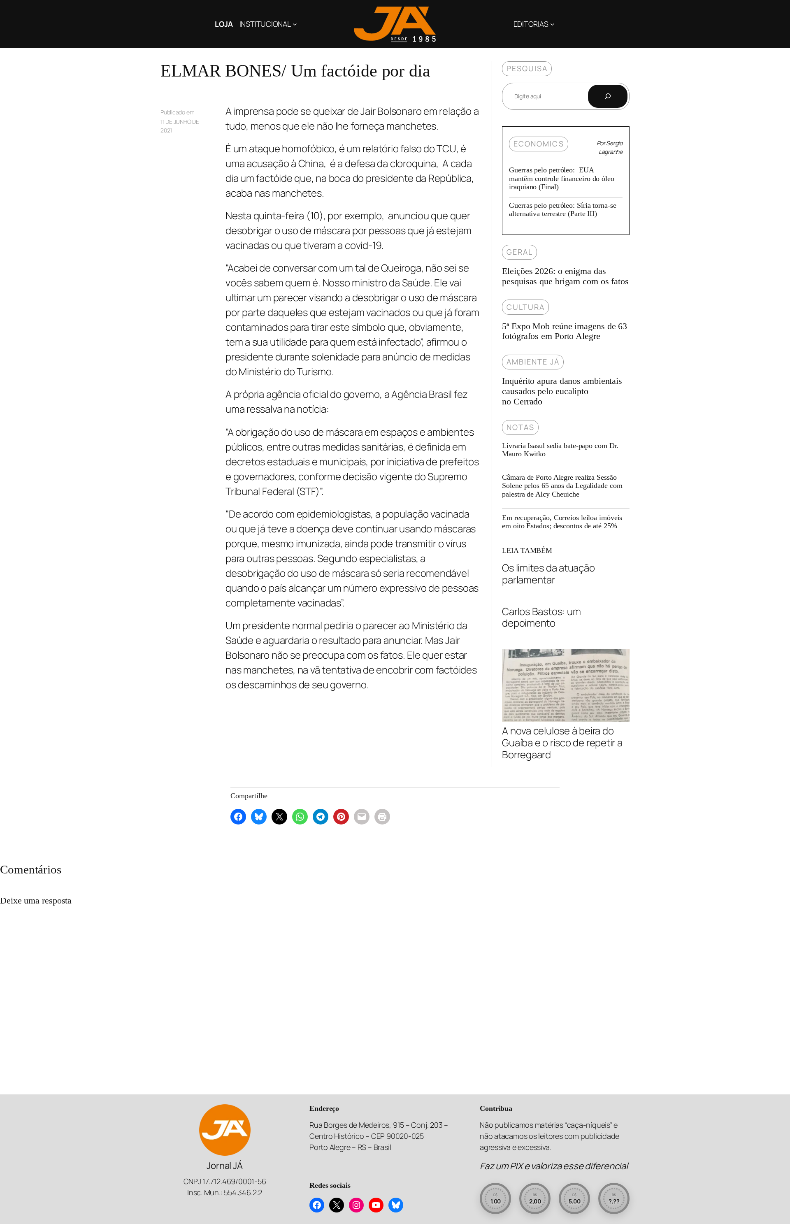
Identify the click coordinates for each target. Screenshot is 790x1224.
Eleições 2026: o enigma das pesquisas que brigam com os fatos (565, 276)
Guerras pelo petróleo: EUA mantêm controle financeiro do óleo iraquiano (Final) (561, 178)
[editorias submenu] (552, 24)
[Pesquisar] (607, 96)
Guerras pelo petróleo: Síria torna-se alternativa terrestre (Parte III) (562, 209)
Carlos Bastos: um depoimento (541, 617)
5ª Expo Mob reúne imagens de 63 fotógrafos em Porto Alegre (564, 331)
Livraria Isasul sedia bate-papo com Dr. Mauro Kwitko (560, 449)
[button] (495, 1198)
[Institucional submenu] (295, 24)
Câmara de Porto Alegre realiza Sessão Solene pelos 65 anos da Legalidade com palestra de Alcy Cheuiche (562, 485)
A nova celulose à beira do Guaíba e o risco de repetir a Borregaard (562, 742)
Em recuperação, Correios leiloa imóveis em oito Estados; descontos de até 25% (562, 521)
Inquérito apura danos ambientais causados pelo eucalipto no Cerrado (562, 391)
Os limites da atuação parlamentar (548, 574)
